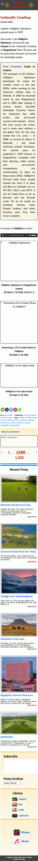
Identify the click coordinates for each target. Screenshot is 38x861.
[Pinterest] (15, 410)
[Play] (3, 235)
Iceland (3, 418)
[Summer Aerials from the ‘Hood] (19, 536)
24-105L (21, 418)
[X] (7, 410)
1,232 (19, 457)
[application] (19, 235)
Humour (33, 415)
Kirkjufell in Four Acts (12, 638)
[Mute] (30, 235)
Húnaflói (12, 423)
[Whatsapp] (19, 410)
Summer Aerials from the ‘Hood (18, 551)
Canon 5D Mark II (8, 420)
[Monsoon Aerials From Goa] (19, 488)
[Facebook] (11, 410)
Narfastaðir (7, 736)
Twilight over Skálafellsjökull (17, 596)
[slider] (34, 235)
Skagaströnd (15, 425)
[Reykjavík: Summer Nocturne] (19, 674)
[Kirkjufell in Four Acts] (19, 625)
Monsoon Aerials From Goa (16, 504)
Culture (26, 415)
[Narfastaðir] (19, 723)
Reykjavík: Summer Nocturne (17, 695)
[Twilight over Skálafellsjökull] (19, 581)
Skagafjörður (5, 425)
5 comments (10, 431)
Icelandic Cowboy (15, 17)
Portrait (9, 418)
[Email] (3, 410)
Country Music (21, 420)
